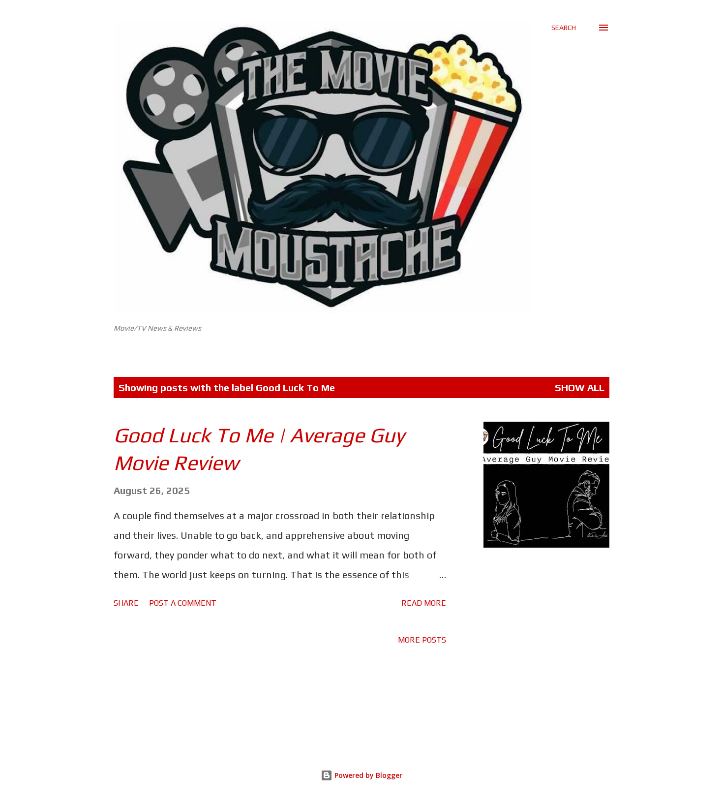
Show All (579, 387)
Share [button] (126, 603)
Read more (423, 603)
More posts (422, 640)
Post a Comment (182, 603)
